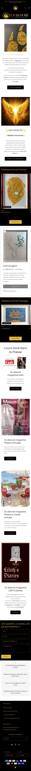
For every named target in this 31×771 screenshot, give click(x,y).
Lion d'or (3, 210)
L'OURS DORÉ (17, 766)
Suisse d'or (18, 60)
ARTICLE (15, 612)
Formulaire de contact (9, 729)
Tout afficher (15, 222)
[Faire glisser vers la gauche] (12, 217)
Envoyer (6, 656)
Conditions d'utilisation (9, 714)
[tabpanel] (15, 57)
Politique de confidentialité (10, 711)
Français (21, 755)
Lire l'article (15, 388)
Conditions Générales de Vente (11, 718)
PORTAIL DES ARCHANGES (15, 158)
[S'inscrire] (26, 739)
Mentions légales (7, 707)
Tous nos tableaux (15, 87)
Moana (2, 326)
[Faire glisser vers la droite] (19, 217)
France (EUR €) (9, 755)
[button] (2, 8)
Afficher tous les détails (9, 291)
